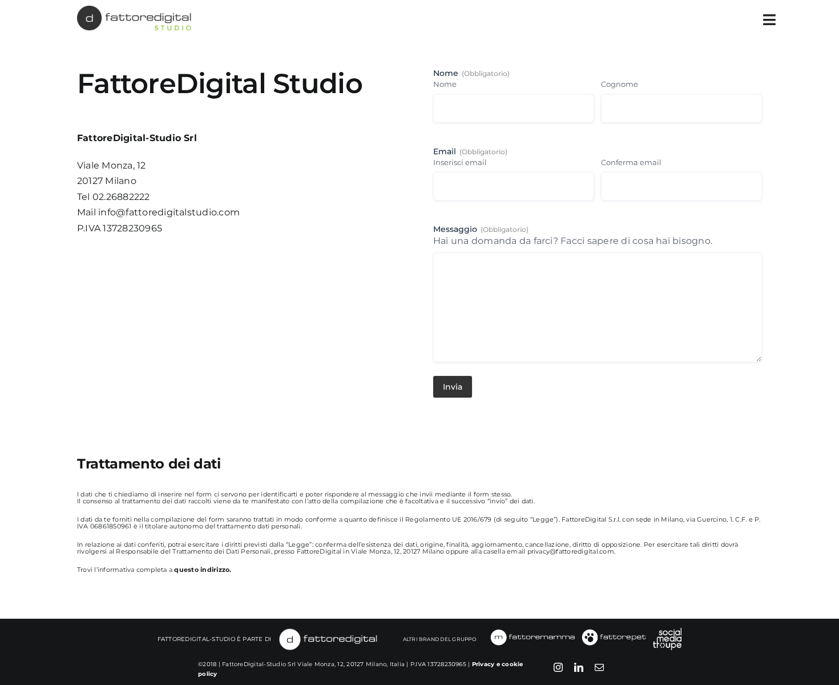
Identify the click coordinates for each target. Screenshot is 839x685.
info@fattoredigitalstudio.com (169, 212)
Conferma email (631, 162)
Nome (445, 84)
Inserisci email (460, 162)
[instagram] (558, 667)
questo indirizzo (201, 570)
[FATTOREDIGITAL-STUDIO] (134, 10)
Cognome (619, 84)
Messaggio (481, 229)
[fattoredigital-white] (328, 631)
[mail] (599, 667)
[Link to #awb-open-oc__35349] (769, 20)
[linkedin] (578, 667)
